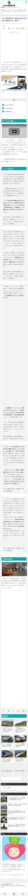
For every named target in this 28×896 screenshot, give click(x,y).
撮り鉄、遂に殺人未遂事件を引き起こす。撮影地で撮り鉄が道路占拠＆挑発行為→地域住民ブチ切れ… (16, 812)
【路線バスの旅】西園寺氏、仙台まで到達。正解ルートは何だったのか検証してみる (21, 770)
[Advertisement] (14, 47)
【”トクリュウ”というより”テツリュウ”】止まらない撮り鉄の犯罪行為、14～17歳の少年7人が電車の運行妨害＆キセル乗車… (17, 798)
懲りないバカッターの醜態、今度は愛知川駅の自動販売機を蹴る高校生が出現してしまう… (16, 826)
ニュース (4, 25)
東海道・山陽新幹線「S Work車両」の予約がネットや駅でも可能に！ (20, 760)
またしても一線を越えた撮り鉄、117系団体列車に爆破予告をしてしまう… (7, 745)
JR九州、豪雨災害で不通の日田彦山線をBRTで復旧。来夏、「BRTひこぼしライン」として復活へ (8, 770)
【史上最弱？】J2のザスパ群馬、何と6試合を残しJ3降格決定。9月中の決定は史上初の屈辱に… (7, 729)
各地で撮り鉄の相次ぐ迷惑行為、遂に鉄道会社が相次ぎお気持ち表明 (7, 760)
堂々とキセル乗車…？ (10, 104)
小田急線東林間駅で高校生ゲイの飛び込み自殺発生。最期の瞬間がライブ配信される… (16, 818)
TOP (7, 884)
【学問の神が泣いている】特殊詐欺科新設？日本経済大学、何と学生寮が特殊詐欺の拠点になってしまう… (20, 730)
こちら (14, 874)
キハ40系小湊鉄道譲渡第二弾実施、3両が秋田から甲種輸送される (20, 745)
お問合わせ (14, 894)
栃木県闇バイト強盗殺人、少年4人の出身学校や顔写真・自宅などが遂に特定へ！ (17, 805)
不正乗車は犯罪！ (9, 111)
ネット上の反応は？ (9, 108)
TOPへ (23, 894)
